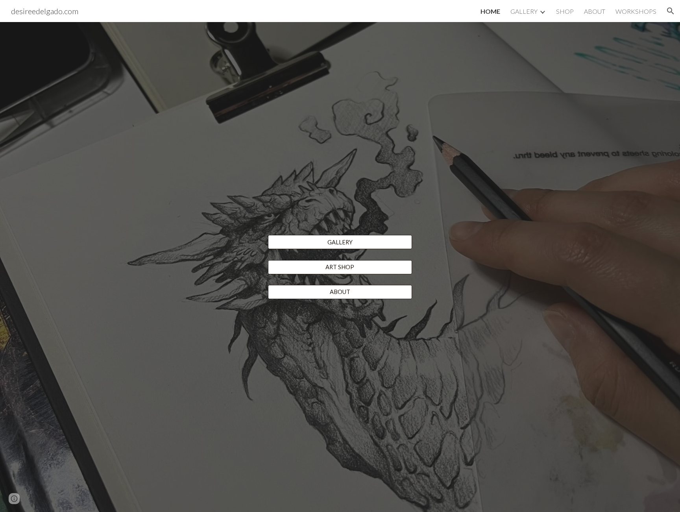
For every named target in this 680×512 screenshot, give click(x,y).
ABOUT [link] (594, 11)
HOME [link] (490, 11)
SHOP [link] (565, 11)
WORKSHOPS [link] (635, 11)
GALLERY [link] (524, 11)
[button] (670, 11)
